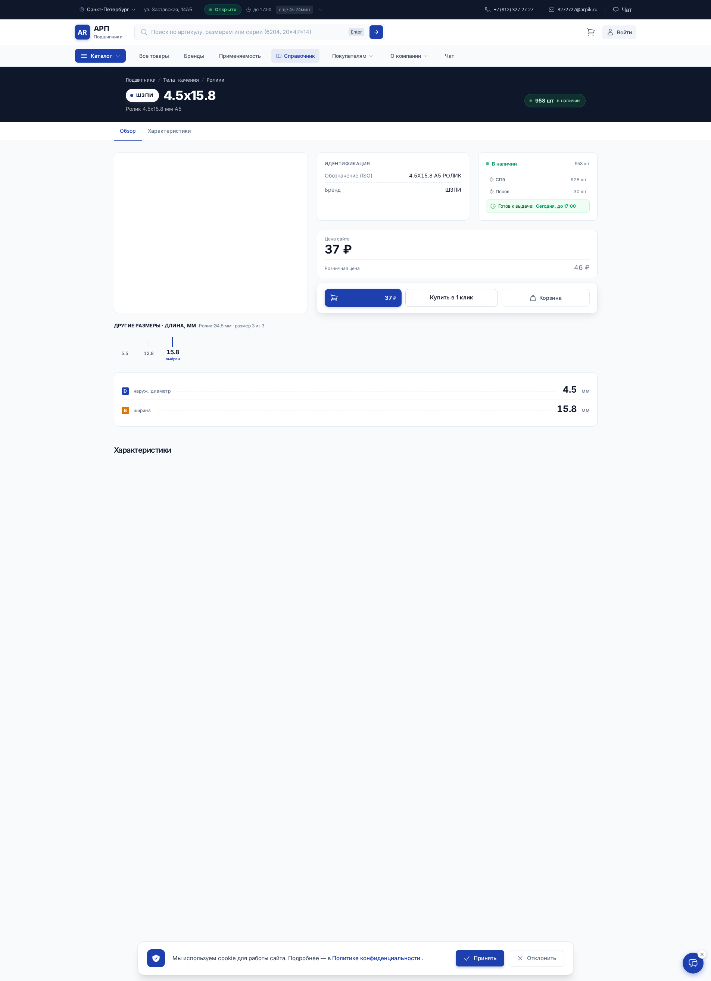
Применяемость (240, 56)
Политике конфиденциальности (377, 958)
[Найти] (376, 32)
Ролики (215, 80)
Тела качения (181, 80)
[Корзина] (591, 32)
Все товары (154, 56)
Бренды (194, 56)
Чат (449, 56)
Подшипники (141, 80)
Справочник (299, 56)
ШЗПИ (145, 95)
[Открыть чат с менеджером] (693, 963)
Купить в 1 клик (451, 297)
